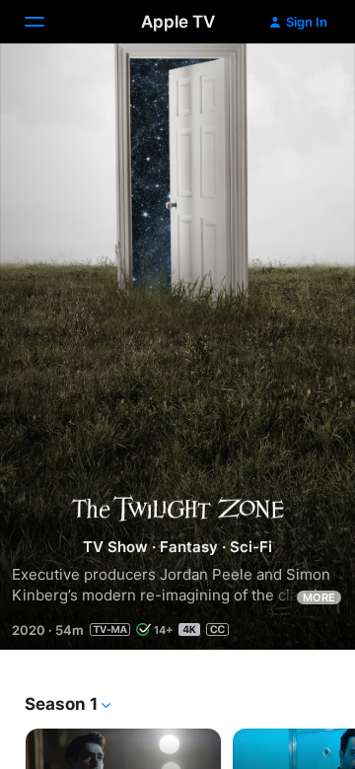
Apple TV (178, 22)
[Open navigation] (46, 21)
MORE (319, 597)
